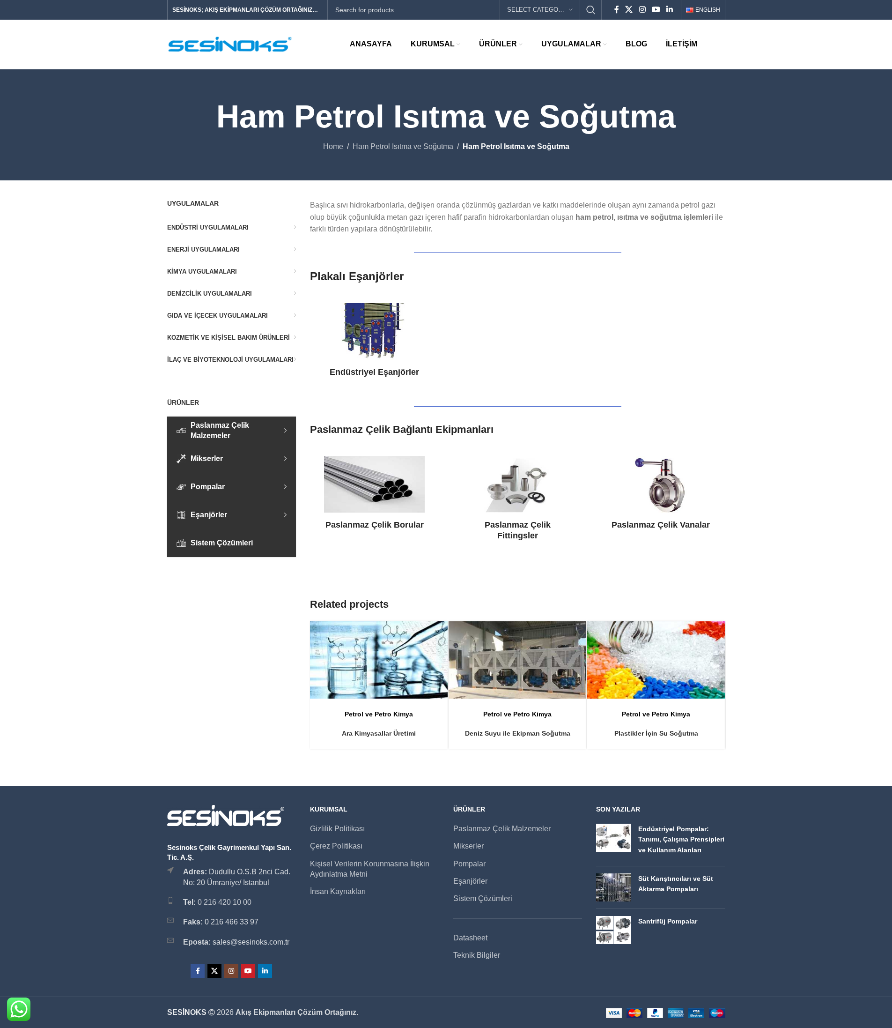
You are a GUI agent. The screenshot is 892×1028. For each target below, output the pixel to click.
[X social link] (629, 9)
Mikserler (468, 846)
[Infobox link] (374, 340)
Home (333, 146)
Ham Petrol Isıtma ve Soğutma (403, 146)
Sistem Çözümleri (482, 898)
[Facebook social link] (616, 9)
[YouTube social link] (656, 9)
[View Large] (436, 631)
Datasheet (470, 938)
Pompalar (469, 864)
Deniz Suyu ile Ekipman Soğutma (517, 733)
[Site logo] (230, 44)
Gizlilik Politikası (337, 829)
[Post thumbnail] (613, 841)
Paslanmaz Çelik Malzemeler (502, 829)
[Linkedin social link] (669, 9)
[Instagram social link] (642, 9)
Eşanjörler (470, 881)
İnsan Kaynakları (338, 891)
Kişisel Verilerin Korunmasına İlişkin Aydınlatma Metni (369, 869)
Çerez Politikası (336, 846)
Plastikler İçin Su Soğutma (656, 733)
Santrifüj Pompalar (667, 921)
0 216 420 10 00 (224, 902)
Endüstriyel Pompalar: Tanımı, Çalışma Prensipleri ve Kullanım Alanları (681, 839)
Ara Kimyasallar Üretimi (379, 733)
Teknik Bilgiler (476, 955)
